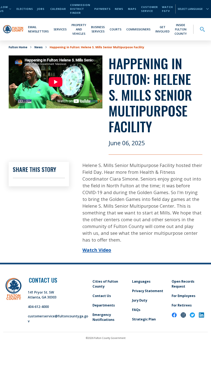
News (119, 9)
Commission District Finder (80, 9)
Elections (24, 9)
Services (60, 29)
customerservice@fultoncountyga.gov (58, 318)
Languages (141, 281)
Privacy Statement (147, 291)
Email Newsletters (38, 29)
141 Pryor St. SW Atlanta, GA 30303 (42, 294)
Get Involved (162, 29)
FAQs (136, 310)
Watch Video (96, 250)
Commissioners (138, 29)
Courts (115, 29)
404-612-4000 (38, 306)
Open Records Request (183, 284)
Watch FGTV (167, 9)
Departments (104, 305)
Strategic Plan (144, 319)
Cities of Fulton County (105, 284)
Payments (102, 9)
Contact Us (102, 296)
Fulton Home (18, 47)
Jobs (41, 9)
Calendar (58, 9)
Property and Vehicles (79, 29)
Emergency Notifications (103, 317)
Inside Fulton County (181, 29)
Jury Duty (139, 300)
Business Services (98, 29)
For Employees (183, 296)
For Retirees (182, 305)
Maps (132, 9)
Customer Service (149, 9)
